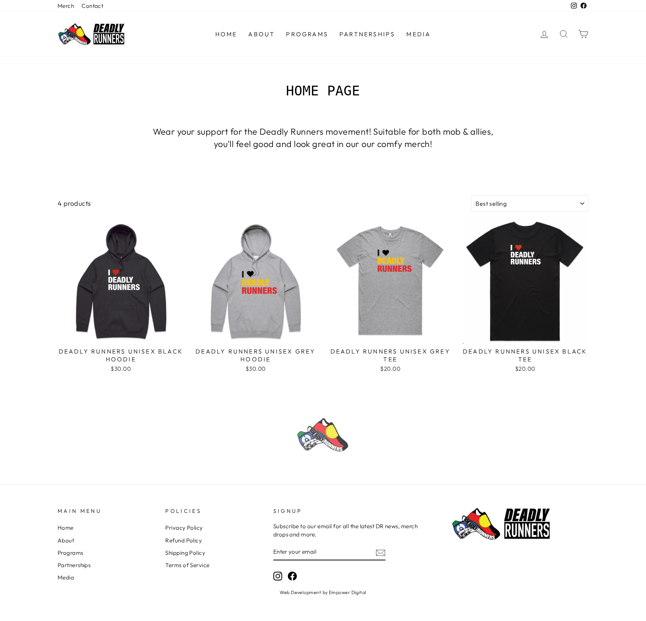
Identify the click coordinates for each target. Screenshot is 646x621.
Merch (66, 5)
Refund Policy (183, 540)
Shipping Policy (185, 552)
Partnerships (367, 34)
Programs (307, 34)
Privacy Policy (184, 527)
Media (418, 34)
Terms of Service (187, 565)
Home (226, 34)
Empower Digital (347, 592)
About (261, 34)
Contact (92, 5)
